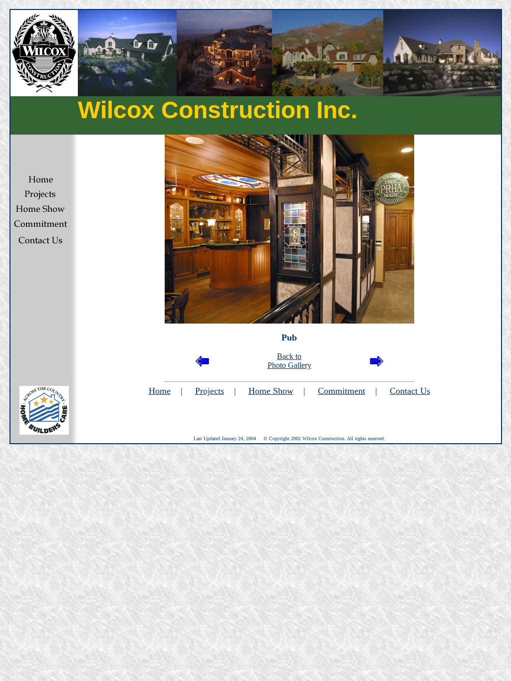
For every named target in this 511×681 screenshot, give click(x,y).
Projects (209, 391)
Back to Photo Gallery (289, 360)
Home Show (271, 391)
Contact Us (410, 391)
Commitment (341, 391)
